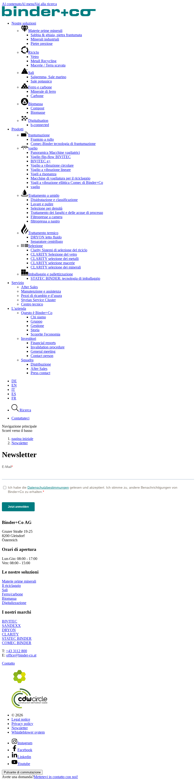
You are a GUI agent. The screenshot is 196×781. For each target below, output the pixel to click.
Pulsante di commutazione (22, 772)
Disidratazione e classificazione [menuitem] (54, 200)
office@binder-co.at (21, 655)
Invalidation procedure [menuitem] (48, 347)
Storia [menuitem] (35, 330)
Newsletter (19, 443)
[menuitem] (102, 715)
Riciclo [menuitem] (33, 52)
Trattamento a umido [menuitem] (43, 195)
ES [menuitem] (13, 394)
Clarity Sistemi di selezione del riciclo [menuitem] (59, 250)
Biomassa (9, 598)
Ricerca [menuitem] (25, 410)
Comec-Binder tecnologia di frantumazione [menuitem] (63, 144)
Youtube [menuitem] (23, 764)
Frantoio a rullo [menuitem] (42, 139)
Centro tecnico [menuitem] (32, 304)
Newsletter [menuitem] (19, 728)
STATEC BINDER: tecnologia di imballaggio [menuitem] (65, 278)
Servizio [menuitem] (17, 283)
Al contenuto (12, 4)
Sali (5, 590)
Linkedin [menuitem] (24, 757)
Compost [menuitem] (37, 108)
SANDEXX (11, 626)
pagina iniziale (22, 439)
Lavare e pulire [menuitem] (42, 204)
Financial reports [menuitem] (43, 343)
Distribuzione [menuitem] (41, 364)
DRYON (9, 630)
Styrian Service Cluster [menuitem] (38, 300)
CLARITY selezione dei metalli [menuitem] (55, 259)
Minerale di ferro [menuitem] (43, 91)
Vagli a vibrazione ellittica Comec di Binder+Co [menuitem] (67, 183)
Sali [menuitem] (31, 73)
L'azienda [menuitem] (18, 308)
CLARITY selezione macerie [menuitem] (53, 263)
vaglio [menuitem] (33, 148)
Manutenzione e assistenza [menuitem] (41, 291)
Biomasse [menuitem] (38, 112)
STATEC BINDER (17, 638)
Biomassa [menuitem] (35, 104)
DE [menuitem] (14, 381)
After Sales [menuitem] (29, 287)
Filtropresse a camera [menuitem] (46, 217)
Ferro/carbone (12, 594)
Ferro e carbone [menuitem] (40, 87)
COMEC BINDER (16, 643)
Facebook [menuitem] (24, 750)
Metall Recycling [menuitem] (43, 61)
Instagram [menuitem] (24, 743)
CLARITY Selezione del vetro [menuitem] (54, 254)
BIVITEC (9, 621)
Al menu (28, 4)
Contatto (8, 663)
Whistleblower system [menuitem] (28, 732)
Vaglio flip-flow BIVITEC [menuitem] (51, 157)
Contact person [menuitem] (42, 356)
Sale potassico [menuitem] (41, 81)
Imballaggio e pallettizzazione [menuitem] (50, 274)
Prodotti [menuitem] (17, 129)
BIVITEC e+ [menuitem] (41, 161)
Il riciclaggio (11, 586)
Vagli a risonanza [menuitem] (43, 174)
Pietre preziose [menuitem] (42, 43)
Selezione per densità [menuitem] (46, 208)
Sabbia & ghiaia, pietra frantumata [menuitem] (56, 35)
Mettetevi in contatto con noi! (56, 777)
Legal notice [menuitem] (20, 719)
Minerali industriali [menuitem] (45, 39)
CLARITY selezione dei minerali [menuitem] (56, 267)
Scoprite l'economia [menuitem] (45, 334)
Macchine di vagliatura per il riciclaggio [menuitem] (60, 178)
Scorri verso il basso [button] (17, 431)
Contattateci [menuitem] (20, 418)
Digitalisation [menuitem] (38, 121)
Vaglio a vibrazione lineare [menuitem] (51, 170)
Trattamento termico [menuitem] (43, 233)
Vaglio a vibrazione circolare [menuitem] (52, 165)
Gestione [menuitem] (37, 326)
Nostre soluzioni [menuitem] (23, 23)
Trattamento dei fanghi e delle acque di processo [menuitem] (67, 213)
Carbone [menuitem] (37, 96)
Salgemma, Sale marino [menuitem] (48, 77)
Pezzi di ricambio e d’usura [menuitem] (41, 296)
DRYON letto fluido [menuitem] (46, 237)
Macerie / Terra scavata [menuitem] (48, 65)
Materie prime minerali (19, 581)
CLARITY (10, 634)
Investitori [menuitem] (28, 338)
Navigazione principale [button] (19, 426)
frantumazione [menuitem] (39, 135)
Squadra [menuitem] (27, 360)
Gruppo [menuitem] (36, 321)
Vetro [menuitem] (35, 57)
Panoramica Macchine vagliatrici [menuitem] (55, 152)
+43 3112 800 (16, 651)
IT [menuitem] (13, 390)
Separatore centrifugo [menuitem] (47, 241)
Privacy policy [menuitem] (22, 724)
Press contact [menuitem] (40, 373)
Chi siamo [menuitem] (38, 317)
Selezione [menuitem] (35, 246)
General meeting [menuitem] (43, 351)
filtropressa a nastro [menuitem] (45, 221)
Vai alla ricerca (46, 4)
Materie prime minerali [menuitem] (45, 31)
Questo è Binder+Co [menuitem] (36, 313)
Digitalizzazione (14, 603)
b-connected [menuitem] (40, 125)
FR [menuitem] (13, 398)
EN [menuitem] (14, 385)
